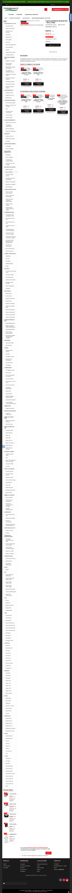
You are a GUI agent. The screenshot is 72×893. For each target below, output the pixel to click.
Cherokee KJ (9, 618)
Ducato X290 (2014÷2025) (9, 586)
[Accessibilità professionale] (3, 446)
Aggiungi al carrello (53, 45)
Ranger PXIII (8, 608)
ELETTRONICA (7, 291)
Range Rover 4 (9, 726)
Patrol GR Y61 (8, 711)
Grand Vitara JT (9, 738)
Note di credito (40, 867)
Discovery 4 (8, 658)
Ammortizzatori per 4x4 (10, 515)
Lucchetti (8, 141)
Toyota (6, 756)
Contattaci (22, 871)
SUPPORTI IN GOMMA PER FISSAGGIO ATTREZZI (10, 337)
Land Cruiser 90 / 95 (10, 773)
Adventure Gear (9, 92)
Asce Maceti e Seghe (10, 102)
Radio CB (8, 435)
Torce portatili (9, 115)
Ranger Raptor (9, 610)
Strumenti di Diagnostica (8, 564)
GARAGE (6, 348)
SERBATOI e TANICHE (9, 495)
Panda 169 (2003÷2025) (9, 595)
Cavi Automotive (9, 277)
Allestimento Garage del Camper (10, 67)
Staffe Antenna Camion (9, 448)
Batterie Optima (9, 169)
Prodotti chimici (9, 362)
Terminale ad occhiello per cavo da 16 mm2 (13, 834)
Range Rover (7, 716)
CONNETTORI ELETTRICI (10, 253)
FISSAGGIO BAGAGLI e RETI (9, 320)
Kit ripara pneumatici (10, 490)
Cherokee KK (9, 615)
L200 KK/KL (8, 678)
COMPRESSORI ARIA (9, 212)
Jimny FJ (7, 741)
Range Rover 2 (9, 721)
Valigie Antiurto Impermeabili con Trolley (10, 209)
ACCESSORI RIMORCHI (9, 120)
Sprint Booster (9, 561)
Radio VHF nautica (10, 443)
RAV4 (7, 786)
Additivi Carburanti (10, 408)
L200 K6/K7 (8, 673)
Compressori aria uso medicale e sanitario (11, 237)
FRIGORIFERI (7, 340)
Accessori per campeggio (9, 64)
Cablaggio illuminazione (9, 388)
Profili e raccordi (9, 530)
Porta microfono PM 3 (13, 824)
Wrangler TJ (8, 635)
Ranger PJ (8, 602)
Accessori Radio (9, 430)
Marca (59, 24)
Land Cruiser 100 (9, 776)
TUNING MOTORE (8, 556)
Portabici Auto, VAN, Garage (10, 164)
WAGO (7, 266)
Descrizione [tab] (23, 55)
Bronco (7, 600)
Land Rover (7, 643)
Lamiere (7, 533)
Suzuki (6, 733)
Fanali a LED (8, 391)
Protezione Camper (10, 84)
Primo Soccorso (9, 424)
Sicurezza (8, 42)
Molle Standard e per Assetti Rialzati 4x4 (10, 525)
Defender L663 (9, 648)
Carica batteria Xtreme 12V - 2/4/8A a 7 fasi (26, 73)
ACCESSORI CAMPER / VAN (9, 58)
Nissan (6, 695)
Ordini (38, 866)
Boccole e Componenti (9, 521)
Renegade (8, 633)
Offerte (5, 864)
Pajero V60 (8, 685)
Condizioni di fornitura (31, 14)
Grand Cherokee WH (10, 628)
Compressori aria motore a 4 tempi (10, 233)
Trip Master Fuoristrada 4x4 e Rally (10, 540)
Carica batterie (9, 172)
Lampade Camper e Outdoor (10, 78)
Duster (7, 569)
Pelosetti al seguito (10, 81)
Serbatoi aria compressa (9, 245)
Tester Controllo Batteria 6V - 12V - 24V (38, 73)
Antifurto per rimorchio (11, 122)
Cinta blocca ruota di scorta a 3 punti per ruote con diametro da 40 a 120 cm (13, 814)
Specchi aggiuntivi (10, 128)
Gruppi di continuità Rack (10, 306)
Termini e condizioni (43, 875)
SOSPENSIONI (7, 512)
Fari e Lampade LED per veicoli (10, 376)
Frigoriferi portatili (10, 343)
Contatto (57, 861)
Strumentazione (9, 47)
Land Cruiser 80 (9, 771)
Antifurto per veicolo (10, 138)
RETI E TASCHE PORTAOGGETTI (9, 332)
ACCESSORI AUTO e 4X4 (10, 23)
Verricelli (8, 466)
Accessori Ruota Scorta (9, 474)
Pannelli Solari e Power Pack (9, 112)
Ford (5, 598)
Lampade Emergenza (11, 399)
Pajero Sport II (9, 693)
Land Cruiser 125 (9, 781)
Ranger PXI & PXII (9, 605)
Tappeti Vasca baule (10, 52)
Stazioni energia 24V (10, 312)
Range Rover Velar (10, 731)
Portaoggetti (8, 39)
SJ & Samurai (9, 751)
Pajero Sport (8, 690)
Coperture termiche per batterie (10, 179)
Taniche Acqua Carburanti (9, 500)
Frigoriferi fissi (9, 345)
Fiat (5, 572)
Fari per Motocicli (9, 378)
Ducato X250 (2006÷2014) (9, 582)
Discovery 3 (8, 655)
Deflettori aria (9, 37)
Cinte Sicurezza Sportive (9, 31)
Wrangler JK (8, 638)
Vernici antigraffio (10, 148)
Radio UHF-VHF (9, 440)
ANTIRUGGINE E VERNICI (10, 143)
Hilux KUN (8, 763)
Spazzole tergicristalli (10, 44)
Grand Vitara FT (9, 736)
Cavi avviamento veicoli (9, 175)
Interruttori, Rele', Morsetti (9, 283)
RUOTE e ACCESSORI (9, 469)
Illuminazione (9, 97)
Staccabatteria (9, 187)
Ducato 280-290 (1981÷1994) (9, 575)
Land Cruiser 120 (9, 778)
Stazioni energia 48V (10, 314)
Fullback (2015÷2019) (10, 589)
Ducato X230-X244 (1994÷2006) (10, 579)
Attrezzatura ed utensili (9, 351)
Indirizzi (38, 869)
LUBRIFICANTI (7, 406)
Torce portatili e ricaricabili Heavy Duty (11, 403)
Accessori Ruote (9, 471)
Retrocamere (9, 293)
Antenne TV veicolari (10, 61)
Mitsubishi (6, 670)
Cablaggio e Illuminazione (9, 125)
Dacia (5, 567)
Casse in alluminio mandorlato (10, 196)
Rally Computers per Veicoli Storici (10, 544)
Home (5, 21)
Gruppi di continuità (10, 303)
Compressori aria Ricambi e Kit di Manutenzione (10, 241)
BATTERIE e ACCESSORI (9, 167)
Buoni (38, 871)
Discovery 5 (8, 660)
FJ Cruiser (8, 761)
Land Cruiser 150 (9, 783)
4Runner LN (8, 758)
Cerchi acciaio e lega (10, 480)
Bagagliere (8, 154)
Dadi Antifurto (9, 482)
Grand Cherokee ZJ (10, 623)
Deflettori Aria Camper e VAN (11, 75)
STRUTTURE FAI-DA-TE (9, 528)
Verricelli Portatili (9, 463)
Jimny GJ (8, 743)
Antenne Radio (9, 432)
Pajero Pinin (8, 680)
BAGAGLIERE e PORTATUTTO (7, 152)
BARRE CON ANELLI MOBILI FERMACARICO (10, 326)
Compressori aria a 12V (10, 219)
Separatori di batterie (10, 184)
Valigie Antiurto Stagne (9, 204)
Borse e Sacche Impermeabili (9, 192)
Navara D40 (8, 700)
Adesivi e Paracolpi (10, 28)
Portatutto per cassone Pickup (9, 160)
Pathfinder (8, 703)
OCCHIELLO (8, 261)
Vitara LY (7, 748)
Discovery (8, 650)
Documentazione (53, 52)
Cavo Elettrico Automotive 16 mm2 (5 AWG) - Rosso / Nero (13, 793)
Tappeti (7, 49)
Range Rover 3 (9, 723)
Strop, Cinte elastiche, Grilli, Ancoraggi (11, 461)
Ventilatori (8, 288)
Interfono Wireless (10, 553)
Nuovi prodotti (6, 866)
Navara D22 (8, 698)
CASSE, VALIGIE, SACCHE (10, 189)
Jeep (5, 613)
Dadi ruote (8, 485)
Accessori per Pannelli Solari (11, 271)
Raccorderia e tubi (10, 248)
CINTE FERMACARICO (10, 329)
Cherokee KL (8, 620)
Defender (8, 645)
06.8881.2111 (11, 4)
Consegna (19, 14)
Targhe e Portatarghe (11, 131)
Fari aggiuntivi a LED (10, 370)
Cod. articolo (48, 24)
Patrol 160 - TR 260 (10, 705)
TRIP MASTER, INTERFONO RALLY (8, 536)
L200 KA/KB (8, 675)
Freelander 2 (8, 668)
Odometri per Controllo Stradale (10, 548)
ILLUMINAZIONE (7, 367)
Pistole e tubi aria (9, 251)
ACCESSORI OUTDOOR (9, 100)
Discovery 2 (8, 653)
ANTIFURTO (7, 133)
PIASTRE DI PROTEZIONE (10, 411)
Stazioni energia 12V (10, 309)
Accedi (57, 4)
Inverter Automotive (10, 298)
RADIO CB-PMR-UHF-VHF (9, 427)
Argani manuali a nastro (9, 454)
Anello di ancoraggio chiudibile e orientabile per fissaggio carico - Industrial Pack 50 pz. (13, 804)
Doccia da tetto (9, 497)
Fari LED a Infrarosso (10, 385)
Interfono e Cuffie (10, 551)
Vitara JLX (8, 746)
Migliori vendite (8, 790)
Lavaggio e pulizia (10, 356)
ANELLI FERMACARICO (10, 323)
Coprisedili (8, 34)
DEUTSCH (8, 258)
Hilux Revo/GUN (9, 766)
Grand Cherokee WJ (10, 625)
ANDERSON (8, 256)
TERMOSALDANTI (9, 263)
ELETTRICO (7, 268)
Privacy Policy (23, 869)
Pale (7, 109)
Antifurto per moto (10, 95)
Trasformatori (9, 296)
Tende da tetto (9, 117)
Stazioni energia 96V (10, 317)
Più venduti (5, 867)
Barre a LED (8, 372)
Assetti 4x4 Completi (10, 518)
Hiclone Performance (10, 558)
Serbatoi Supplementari (9, 509)
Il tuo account (42, 861)
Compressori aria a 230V (10, 226)
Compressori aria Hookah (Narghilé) (10, 230)
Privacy (37, 875)
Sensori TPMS (9, 492)
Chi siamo (11, 14)
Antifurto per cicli (9, 136)
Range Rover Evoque (10, 728)
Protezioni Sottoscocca (9, 414)
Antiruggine (8, 146)
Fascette (8, 354)
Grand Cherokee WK (10, 630)
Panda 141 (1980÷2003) (11, 591)
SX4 (6, 753)
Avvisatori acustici (10, 274)
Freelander (8, 665)
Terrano (7, 713)
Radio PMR (8, 438)
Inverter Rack (9, 301)
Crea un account (64, 4)
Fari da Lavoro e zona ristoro (10, 382)
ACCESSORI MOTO (8, 90)
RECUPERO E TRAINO (9, 451)
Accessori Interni (9, 26)
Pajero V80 (8, 688)
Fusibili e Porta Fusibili (10, 182)
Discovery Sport (9, 663)
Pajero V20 (8, 683)
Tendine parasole (10, 54)
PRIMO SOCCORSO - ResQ (9, 417)
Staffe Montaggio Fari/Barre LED (10, 396)
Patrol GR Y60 (9, 708)
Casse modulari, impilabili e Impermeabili (9, 200)
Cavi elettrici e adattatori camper (10, 71)
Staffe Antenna (9, 445)
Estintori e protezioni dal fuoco (10, 421)
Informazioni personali (42, 864)
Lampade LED (9, 393)
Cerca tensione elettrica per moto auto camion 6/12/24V (62, 102)
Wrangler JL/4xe (9, 640)
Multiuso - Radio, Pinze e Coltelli (11, 106)
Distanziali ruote (9, 487)
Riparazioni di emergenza (9, 359)
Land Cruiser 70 (9, 768)
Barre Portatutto (9, 157)
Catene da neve (9, 477)
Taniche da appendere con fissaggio (9, 505)
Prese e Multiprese (10, 286)
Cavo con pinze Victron (50, 99)
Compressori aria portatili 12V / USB (10, 215)
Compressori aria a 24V (10, 222)
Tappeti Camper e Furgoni (10, 87)
